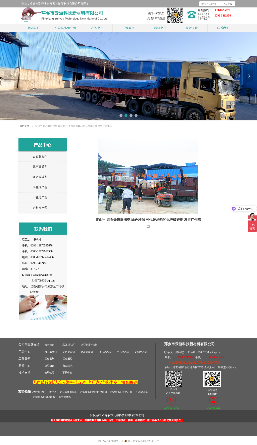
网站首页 (24, 126)
